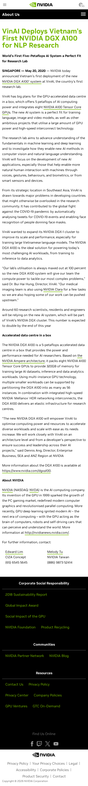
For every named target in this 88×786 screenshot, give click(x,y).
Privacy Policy (39, 684)
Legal (73, 763)
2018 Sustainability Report (26, 594)
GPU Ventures (16, 706)
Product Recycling (55, 627)
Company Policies (48, 695)
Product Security (35, 776)
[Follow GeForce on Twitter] (47, 743)
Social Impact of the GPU (25, 616)
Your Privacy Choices (48, 763)
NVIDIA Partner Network (24, 656)
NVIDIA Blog (59, 656)
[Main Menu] (4, 5)
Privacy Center (16, 695)
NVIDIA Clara (53, 289)
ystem (36, 81)
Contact (59, 776)
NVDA (33, 490)
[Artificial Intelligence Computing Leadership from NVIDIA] (41, 4)
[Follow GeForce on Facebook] (32, 743)
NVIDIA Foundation (20, 627)
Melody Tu (55, 552)
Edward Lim (14, 552)
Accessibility (26, 770)
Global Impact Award (21, 605)
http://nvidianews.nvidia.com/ (47, 532)
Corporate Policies (54, 770)
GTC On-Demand (46, 706)
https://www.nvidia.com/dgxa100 (26, 471)
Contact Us (14, 684)
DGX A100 (21, 81)
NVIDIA (7, 81)
